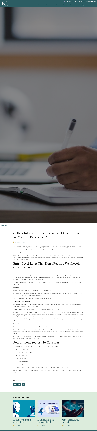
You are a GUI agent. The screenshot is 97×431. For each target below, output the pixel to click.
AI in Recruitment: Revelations (22, 421)
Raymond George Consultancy (22, 346)
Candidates (49, 5)
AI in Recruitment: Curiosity (70, 421)
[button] (15, 384)
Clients (57, 5)
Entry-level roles (35, 370)
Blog (6, 225)
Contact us (93, 5)
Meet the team (73, 5)
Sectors (65, 5)
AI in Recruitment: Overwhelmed (46, 421)
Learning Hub (82, 5)
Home (3, 225)
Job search (41, 5)
